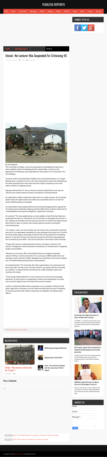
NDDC (42, 11)
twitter (84, 27)
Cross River (23, 11)
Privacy (98, 11)
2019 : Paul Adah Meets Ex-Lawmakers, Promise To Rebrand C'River (36, 435)
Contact (90, 11)
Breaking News (21, 48)
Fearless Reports (53, 4)
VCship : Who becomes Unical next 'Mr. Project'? (18, 369)
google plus (91, 27)
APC (6, 11)
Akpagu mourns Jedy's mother (53, 357)
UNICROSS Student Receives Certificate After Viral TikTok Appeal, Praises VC (86, 383)
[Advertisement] (36, 31)
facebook (77, 27)
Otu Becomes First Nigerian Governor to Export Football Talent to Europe (86, 316)
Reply (23, 60)
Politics (58, 11)
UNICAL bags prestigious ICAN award (56, 348)
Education (33, 11)
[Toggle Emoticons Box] (4, 388)
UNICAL (67, 11)
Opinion (50, 11)
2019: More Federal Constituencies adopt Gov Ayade (30, 439)
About (82, 11)
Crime (13, 11)
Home (75, 11)
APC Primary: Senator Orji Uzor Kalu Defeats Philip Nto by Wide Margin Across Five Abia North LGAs (87, 349)
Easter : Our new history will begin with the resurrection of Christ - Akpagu (55, 367)
